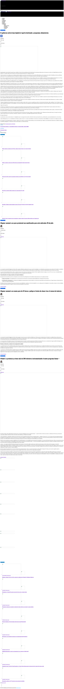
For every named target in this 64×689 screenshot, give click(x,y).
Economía (5, 26)
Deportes (3, 22)
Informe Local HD (5, 3)
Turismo (5, 28)
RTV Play (3, 4)
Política (3, 19)
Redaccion (2, 236)
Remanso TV (4, 2)
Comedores (7, 123)
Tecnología (6, 27)
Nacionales (3, 21)
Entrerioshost (18, 687)
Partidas (13, 123)
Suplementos (4, 23)
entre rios (10, 123)
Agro (5, 24)
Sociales (3, 18)
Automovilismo (6, 25)
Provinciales (4, 20)
